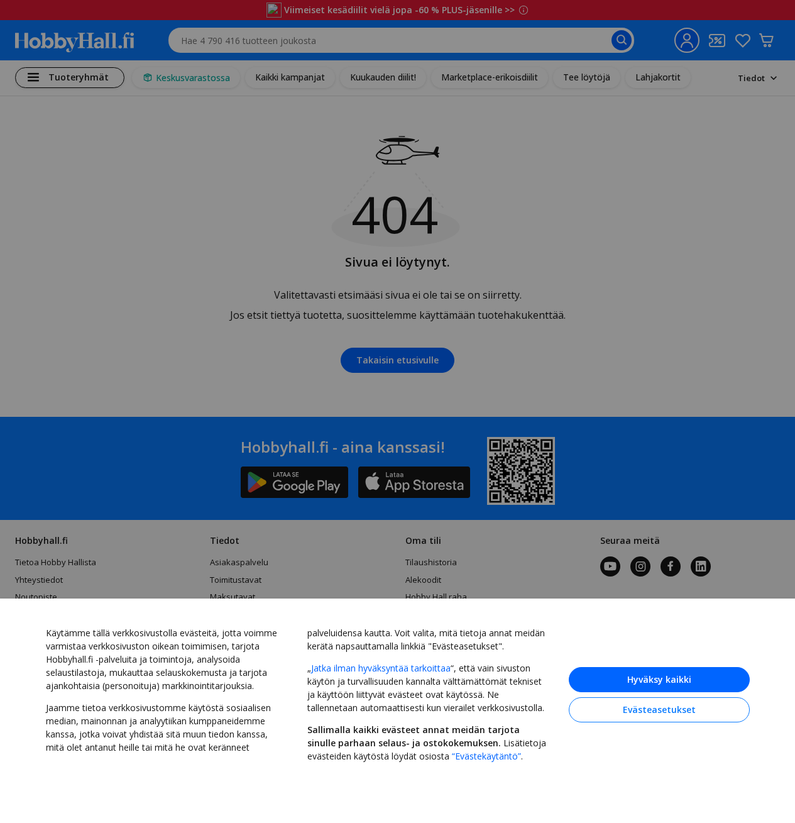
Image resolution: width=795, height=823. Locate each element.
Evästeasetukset (659, 709)
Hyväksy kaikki (659, 679)
